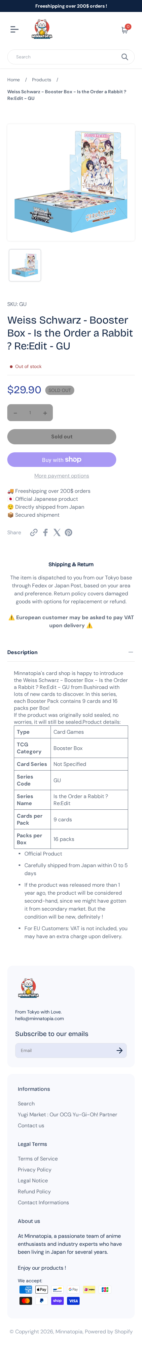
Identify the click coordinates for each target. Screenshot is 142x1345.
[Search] (125, 56)
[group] (25, 265)
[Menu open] (15, 30)
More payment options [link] (61, 475)
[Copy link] (34, 532)
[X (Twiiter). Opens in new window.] (57, 532)
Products (41, 80)
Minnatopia (69, 1331)
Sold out (62, 436)
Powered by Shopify (109, 1331)
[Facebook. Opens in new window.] (45, 532)
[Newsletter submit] (119, 1050)
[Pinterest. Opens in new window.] (68, 532)
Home (13, 80)
